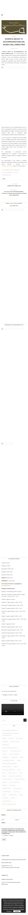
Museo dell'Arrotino (6, 175)
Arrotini (5, 751)
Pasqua (5, 782)
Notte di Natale (7, 779)
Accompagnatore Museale (10, 730)
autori (5, 754)
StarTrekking (7, 791)
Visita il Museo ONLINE (9, 804)
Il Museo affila (12, 772)
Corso (19, 760)
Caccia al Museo (14, 754)
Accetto (17, 911)
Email (4, 822)
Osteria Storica (19, 779)
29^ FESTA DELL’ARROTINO (8, 691)
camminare (6, 757)
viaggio (13, 797)
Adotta (11, 738)
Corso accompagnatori (7, 172)
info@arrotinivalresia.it (7, 166)
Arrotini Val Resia (14, 5)
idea (4, 772)
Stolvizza (16, 791)
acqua (4, 738)
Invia (4, 839)
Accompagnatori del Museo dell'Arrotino (11, 170)
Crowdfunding (7, 766)
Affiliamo (5, 741)
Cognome (17, 819)
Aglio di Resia (15, 741)
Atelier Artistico (15, 751)
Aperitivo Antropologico (10, 747)
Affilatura (19, 738)
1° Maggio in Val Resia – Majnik (9, 695)
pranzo (5, 785)
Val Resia (5, 797)
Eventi (16, 766)
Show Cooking (7, 788)
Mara (4, 178)
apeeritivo (6, 744)
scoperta (12, 785)
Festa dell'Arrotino (9, 769)
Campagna (14, 757)
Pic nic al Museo (14, 782)
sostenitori (17, 788)
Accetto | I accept (8, 835)
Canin (21, 757)
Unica (21, 794)
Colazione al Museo (8, 760)
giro (18, 769)
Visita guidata (7, 801)
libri (20, 772)
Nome (4, 815)
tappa (4, 794)
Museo (14, 36)
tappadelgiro (13, 794)
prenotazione (5, 585)
